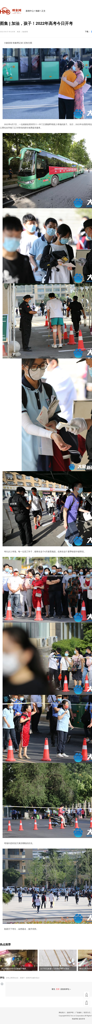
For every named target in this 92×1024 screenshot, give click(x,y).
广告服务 (78, 1012)
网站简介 (62, 1012)
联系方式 (87, 1012)
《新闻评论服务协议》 (32, 978)
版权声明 (70, 1012)
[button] (2, 960)
